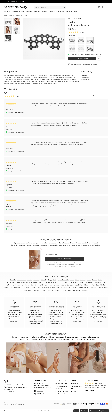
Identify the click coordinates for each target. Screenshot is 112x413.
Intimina (98, 282)
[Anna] (72, 40)
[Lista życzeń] (99, 7)
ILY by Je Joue (73, 282)
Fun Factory (33, 282)
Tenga (57, 290)
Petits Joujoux (46, 288)
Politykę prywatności (71, 266)
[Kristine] (72, 48)
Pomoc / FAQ (58, 389)
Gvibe (45, 282)
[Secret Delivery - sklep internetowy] (15, 7)
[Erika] (89, 40)
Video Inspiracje (76, 386)
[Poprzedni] (26, 38)
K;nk (22, 285)
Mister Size (95, 285)
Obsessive (26, 288)
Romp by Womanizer (63, 288)
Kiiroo (36, 285)
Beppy (50, 280)
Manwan (87, 285)
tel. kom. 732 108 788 (41, 385)
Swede (43, 290)
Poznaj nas (74, 384)
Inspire (81, 282)
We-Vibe (68, 290)
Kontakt (73, 391)
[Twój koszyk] (107, 7)
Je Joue (9, 285)
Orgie (38, 288)
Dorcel (94, 280)
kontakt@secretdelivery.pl (42, 388)
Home (5, 15)
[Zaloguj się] (102, 7)
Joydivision (16, 285)
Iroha (103, 282)
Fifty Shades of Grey (13, 282)
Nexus (6, 288)
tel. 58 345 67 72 (39, 383)
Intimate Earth (89, 282)
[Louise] (81, 48)
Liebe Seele (48, 285)
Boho (72, 280)
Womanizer (76, 290)
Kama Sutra (29, 285)
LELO (41, 285)
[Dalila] (81, 40)
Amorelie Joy (21, 280)
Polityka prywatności (61, 394)
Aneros (29, 280)
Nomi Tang (17, 288)
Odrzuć (76, 411)
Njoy (11, 288)
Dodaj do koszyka (82, 58)
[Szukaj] (64, 7)
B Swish (43, 280)
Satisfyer (74, 288)
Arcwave (36, 280)
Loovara (56, 285)
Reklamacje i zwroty (61, 386)
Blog (72, 389)
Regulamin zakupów (61, 391)
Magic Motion (78, 285)
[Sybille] (89, 48)
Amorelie (13, 280)
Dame (89, 280)
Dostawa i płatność (60, 384)
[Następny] (61, 38)
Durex (100, 280)
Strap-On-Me (27, 290)
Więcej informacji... (45, 411)
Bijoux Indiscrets (78, 19)
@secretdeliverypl (41, 337)
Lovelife (63, 285)
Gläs (40, 282)
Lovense (70, 285)
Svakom (36, 290)
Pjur (53, 288)
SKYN (106, 288)
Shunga (100, 288)
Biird (54, 280)
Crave (77, 280)
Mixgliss (102, 285)
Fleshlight (24, 282)
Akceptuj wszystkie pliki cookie (99, 411)
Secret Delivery (84, 288)
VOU (62, 290)
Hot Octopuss (62, 282)
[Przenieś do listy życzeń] (99, 58)
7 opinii (81, 32)
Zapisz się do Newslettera (64, 259)
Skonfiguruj (84, 411)
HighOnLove (52, 282)
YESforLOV (85, 290)
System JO (50, 290)
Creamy (82, 280)
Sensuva (93, 288)
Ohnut (33, 288)
